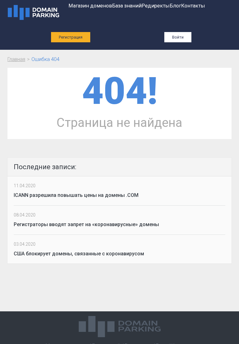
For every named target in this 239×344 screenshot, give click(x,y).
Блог (175, 6)
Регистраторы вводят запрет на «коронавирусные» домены (86, 224)
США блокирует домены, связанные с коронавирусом (79, 254)
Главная (16, 59)
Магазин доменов (90, 6)
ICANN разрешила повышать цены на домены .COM (76, 195)
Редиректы (156, 6)
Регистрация (70, 37)
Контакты (193, 6)
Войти (178, 37)
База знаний (127, 6)
